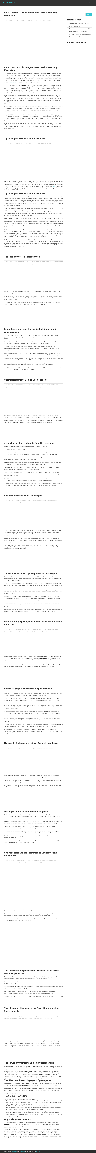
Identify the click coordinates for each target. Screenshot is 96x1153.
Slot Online (49, 143)
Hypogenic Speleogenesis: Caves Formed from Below (31, 743)
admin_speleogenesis (20, 20)
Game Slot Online (41, 143)
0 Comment (30, 20)
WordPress (38, 1151)
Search (69, 12)
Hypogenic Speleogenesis (46, 261)
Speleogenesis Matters (24, 387)
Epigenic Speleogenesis (36, 261)
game (44, 20)
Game (37, 20)
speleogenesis (54, 261)
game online (48, 20)
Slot (45, 143)
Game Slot (35, 143)
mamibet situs (12, 82)
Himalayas (23, 1151)
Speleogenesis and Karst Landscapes (23, 495)
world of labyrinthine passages (27, 264)
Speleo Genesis (8, 3)
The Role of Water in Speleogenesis (22, 256)
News (40, 20)
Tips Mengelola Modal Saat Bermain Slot (24, 138)
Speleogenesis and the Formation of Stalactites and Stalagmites (16, 862)
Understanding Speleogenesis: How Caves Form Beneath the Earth (26, 631)
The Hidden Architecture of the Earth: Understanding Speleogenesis (26, 1018)
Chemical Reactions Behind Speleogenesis (25, 379)
